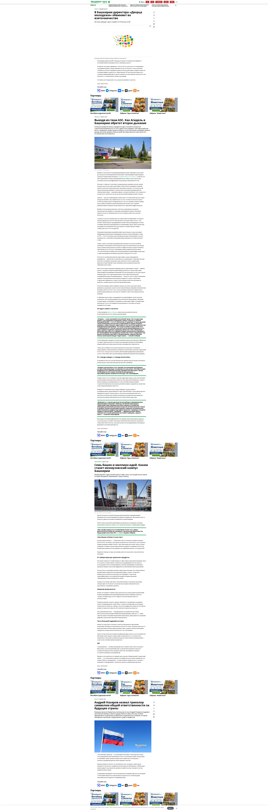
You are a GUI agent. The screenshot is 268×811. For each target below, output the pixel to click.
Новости (93, 5)
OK (152, 2)
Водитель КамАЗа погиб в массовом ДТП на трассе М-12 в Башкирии (139, 5)
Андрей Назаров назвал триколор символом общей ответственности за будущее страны (118, 5)
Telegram (159, 2)
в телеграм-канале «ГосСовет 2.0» (127, 176)
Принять (170, 808)
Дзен (166, 2)
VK (147, 2)
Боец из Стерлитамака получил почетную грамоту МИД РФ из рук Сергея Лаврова (160, 5)
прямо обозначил (112, 312)
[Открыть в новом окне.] (101, 90)
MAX (172, 2)
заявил (120, 533)
